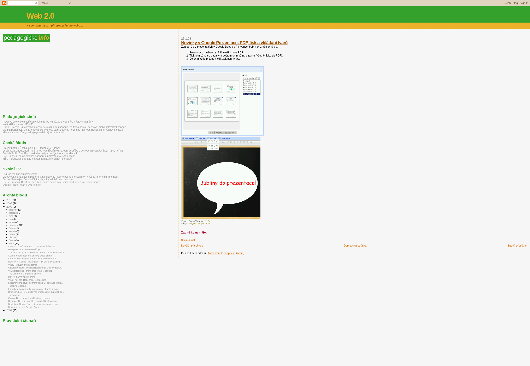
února (12, 240)
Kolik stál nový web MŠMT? (18, 124)
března (13, 237)
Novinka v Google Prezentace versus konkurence (33, 304)
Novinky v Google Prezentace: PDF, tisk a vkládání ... (35, 261)
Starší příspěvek (517, 245)
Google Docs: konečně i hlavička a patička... (30, 298)
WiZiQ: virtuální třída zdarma (22, 265)
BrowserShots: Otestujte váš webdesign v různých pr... (36, 292)
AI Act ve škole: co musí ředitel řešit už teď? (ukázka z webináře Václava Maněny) (48, 121)
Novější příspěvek (192, 245)
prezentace (206, 223)
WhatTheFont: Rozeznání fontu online (27, 280)
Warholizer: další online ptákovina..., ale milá (30, 271)
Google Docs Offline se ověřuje (24, 249)
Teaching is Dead (17, 286)
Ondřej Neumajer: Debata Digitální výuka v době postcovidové (38, 179)
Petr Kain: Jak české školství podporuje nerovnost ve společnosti (39, 156)
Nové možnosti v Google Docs (23, 307)
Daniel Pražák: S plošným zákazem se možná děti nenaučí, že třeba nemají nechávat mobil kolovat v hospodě (64, 127)
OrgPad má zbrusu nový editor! (20, 174)
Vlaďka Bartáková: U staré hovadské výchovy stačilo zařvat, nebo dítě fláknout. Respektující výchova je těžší (63, 129)
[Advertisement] (37, 78)
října (11, 216)
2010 (9, 200)
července (14, 225)
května (12, 231)
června (13, 228)
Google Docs (194, 223)
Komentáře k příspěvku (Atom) (225, 253)
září (11, 219)
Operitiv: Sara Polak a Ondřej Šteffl (22, 184)
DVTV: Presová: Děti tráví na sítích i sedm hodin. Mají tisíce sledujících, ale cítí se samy (51, 182)
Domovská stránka (355, 245)
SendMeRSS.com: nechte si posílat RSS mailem (32, 301)
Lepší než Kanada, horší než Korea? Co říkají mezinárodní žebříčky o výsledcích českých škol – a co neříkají (63, 150)
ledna (12, 243)
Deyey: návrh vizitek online (21, 277)
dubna (12, 234)
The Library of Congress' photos (24, 273)
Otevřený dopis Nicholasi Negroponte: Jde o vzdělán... (35, 267)
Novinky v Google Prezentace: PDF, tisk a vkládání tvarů (234, 42)
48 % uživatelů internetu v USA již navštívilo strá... (33, 246)
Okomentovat (188, 240)
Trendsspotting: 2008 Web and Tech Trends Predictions (36, 252)
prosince (13, 209)
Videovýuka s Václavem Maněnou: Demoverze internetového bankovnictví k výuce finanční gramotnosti (61, 176)
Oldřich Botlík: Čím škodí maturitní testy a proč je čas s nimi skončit (40, 153)
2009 (9, 203)
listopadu (13, 213)
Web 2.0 (40, 15)
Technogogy (14, 295)
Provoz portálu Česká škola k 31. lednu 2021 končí (31, 148)
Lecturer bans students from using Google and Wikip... (35, 283)
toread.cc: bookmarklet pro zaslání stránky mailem (33, 289)
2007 (9, 310)
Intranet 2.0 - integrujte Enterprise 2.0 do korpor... (33, 258)
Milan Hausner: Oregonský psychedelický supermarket (33, 132)
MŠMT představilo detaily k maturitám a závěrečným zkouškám (38, 158)
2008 (9, 206)
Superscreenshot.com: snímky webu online (30, 255)
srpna (12, 222)
